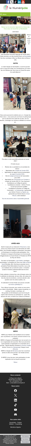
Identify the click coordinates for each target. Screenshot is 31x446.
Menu (4, 14)
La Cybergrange (19, 190)
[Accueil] (15, 8)
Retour (15, 362)
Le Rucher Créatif (25, 345)
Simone (15, 349)
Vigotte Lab (25, 192)
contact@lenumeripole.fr (17, 383)
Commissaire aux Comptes (21, 179)
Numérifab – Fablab (15, 422)
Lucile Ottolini (19, 260)
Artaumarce (23, 247)
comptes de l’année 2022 (22, 170)
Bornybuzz (15, 350)
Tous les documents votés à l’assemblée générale (15, 198)
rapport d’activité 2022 (18, 174)
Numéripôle (27, 56)
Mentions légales (15, 427)
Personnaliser (25, 442)
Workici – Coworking (15, 424)
